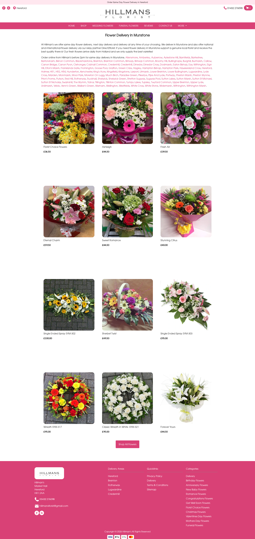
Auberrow (156, 57)
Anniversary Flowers (197, 485)
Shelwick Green (117, 78)
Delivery (151, 480)
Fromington (87, 68)
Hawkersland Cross (190, 68)
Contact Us (165, 25)
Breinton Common (114, 61)
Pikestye (142, 75)
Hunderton (73, 71)
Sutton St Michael (202, 78)
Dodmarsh (166, 64)
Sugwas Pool (153, 78)
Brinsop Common (144, 61)
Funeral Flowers (128, 25)
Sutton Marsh (183, 78)
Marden (52, 75)
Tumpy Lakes (133, 82)
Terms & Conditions (157, 485)
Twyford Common (161, 82)
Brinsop (129, 61)
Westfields (124, 85)
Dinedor (137, 64)
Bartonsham (48, 61)
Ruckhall (92, 78)
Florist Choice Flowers (197, 507)
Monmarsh (65, 75)
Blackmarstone (84, 61)
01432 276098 (235, 8)
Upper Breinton (181, 82)
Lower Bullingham (177, 71)
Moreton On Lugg (94, 75)
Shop (83, 25)
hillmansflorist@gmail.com (54, 505)
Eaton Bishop (180, 64)
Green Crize (125, 68)
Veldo (57, 85)
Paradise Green (128, 75)
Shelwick (102, 78)
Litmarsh (144, 71)
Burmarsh (197, 61)
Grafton (113, 68)
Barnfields (184, 57)
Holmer (45, 71)
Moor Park (77, 75)
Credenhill (114, 64)
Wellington (112, 85)
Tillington (100, 82)
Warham (100, 85)
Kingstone (123, 71)
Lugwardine (195, 71)
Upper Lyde (196, 82)
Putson (60, 78)
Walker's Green (85, 85)
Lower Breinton (158, 71)
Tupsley (146, 82)
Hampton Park (170, 68)
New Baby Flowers (196, 489)
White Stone (151, 85)
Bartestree (196, 57)
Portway (170, 75)
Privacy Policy (154, 476)
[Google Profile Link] (8, 8)
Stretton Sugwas (136, 78)
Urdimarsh (46, 85)
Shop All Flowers (127, 444)
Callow (207, 61)
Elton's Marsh (52, 68)
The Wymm (80, 82)
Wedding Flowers (102, 25)
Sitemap (151, 489)
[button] (127, 469)
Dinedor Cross (151, 64)
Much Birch (112, 75)
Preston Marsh (184, 75)
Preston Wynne (201, 75)
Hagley (137, 68)
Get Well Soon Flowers (198, 502)
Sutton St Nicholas (51, 82)
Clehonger (79, 64)
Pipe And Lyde (156, 75)
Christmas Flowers (196, 511)
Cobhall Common (96, 64)
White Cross (137, 85)
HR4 (63, 71)
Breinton (98, 61)
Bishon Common (65, 61)
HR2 (58, 71)
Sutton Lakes (168, 78)
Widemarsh (165, 85)
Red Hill (69, 78)
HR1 (52, 71)
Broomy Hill (161, 61)
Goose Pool (101, 68)
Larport (135, 71)
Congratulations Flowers (199, 498)
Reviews (148, 25)
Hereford (207, 68)
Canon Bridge (49, 64)
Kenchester (86, 71)
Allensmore (131, 57)
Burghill (187, 61)
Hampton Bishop (151, 68)
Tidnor (90, 82)
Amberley (144, 57)
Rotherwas (80, 78)
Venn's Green (68, 85)
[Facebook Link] (3, 8)
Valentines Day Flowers (198, 516)
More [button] (181, 25)
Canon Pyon (65, 64)
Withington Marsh (196, 85)
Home (71, 25)
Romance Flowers (196, 493)
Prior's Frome (48, 78)
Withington (179, 85)
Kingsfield (112, 71)
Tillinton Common (115, 82)
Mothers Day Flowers (197, 520)
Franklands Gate (70, 68)
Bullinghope (175, 61)
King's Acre (99, 71)
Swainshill (67, 82)
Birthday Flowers (195, 480)
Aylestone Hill (171, 57)
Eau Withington (197, 64)
